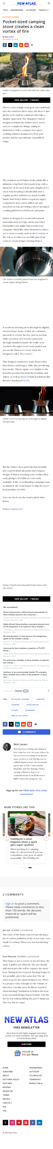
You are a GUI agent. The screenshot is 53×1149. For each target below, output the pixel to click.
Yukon (10, 237)
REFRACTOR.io (36, 1083)
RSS (4, 1106)
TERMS (6, 1095)
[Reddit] (21, 45)
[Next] (46, 837)
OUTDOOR (31, 10)
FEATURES (7, 1083)
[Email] (32, 45)
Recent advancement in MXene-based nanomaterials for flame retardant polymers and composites (25, 613)
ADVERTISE (8, 1091)
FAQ (4, 1110)
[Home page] (26, 4)
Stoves (14, 710)
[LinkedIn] (16, 45)
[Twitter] (10, 45)
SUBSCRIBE (8, 1071)
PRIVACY (6, 1099)
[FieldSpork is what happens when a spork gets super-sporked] (27, 823)
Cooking (15, 705)
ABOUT (6, 1075)
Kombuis (40, 233)
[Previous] (7, 837)
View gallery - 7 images (26, 100)
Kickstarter (17, 509)
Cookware (30, 710)
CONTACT (7, 1103)
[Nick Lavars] (7, 747)
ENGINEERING (16, 10)
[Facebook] (5, 45)
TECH (5, 10)
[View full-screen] (50, 55)
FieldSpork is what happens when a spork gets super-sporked (23, 841)
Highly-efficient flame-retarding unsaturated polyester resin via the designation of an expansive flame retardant (26, 625)
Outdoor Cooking (11, 17)
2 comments (29, 732)
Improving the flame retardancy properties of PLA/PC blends (24, 649)
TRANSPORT (44, 10)
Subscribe (26, 1044)
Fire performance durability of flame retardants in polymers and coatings (26, 661)
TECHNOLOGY (35, 1075)
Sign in (9, 903)
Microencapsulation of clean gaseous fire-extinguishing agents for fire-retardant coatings (24, 637)
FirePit (25, 380)
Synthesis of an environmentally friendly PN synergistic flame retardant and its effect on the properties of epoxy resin (25, 674)
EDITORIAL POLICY (11, 1079)
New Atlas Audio (19, 716)
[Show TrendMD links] (49, 691)
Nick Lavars (20, 744)
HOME (5, 1067)
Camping (40, 699)
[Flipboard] (26, 45)
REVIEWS (7, 1087)
